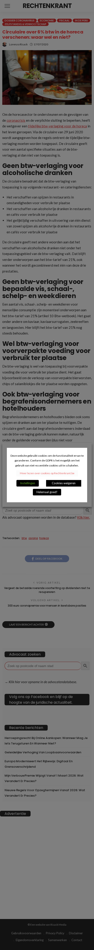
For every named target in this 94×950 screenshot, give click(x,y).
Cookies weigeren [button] (64, 483)
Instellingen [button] (27, 483)
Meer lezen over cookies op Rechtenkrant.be (47, 473)
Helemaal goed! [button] (47, 492)
